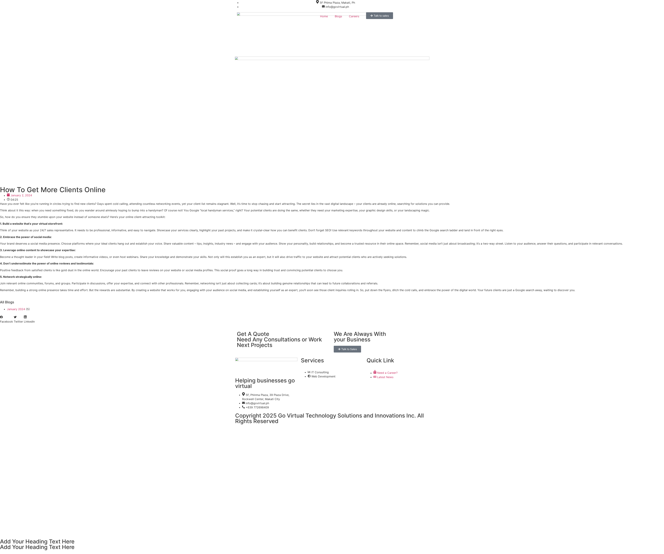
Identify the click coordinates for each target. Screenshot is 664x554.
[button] (6, 319)
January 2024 (16, 309)
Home (324, 16)
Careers (354, 16)
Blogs (338, 16)
